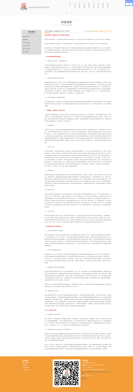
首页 (85, 31)
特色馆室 (89, 31)
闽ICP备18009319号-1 (87, 375)
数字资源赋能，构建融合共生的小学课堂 (102, 31)
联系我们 (85, 360)
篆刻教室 (31, 40)
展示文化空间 (31, 49)
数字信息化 (31, 52)
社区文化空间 (31, 43)
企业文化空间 (31, 46)
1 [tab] (66, 12)
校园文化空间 (31, 37)
